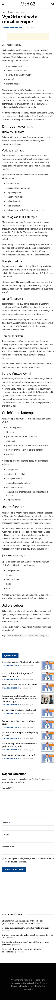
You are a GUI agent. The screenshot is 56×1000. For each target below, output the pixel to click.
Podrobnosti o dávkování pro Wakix (19, 684)
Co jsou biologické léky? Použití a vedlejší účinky (25, 928)
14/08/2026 (20, 952)
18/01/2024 (25, 750)
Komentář (7, 788)
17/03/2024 (25, 679)
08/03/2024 (25, 705)
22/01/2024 (25, 713)
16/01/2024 (25, 758)
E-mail (6, 834)
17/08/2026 (16, 945)
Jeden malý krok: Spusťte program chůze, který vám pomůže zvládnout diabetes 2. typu (20, 699)
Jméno (6, 822)
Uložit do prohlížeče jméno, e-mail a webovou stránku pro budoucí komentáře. (29, 860)
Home (4, 12)
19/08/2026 (39, 924)
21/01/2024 (25, 727)
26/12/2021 (31, 27)
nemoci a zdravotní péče (37, 636)
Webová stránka (9, 847)
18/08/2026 (7, 931)
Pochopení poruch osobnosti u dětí (19, 710)
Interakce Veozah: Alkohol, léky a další (20, 662)
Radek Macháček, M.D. (13, 27)
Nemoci (11, 12)
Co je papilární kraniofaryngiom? (18, 755)
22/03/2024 (25, 665)
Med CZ (28, 4)
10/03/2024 (25, 688)
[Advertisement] (28, 36)
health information (16, 636)
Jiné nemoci (20, 12)
